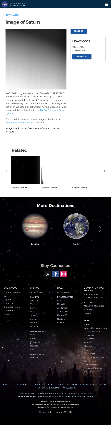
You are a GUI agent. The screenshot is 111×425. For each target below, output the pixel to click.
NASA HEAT (89, 372)
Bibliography (23, 384)
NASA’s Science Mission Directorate (75, 397)
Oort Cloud (8, 303)
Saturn (33, 319)
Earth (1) (61, 300)
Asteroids (88, 310)
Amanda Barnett (62, 401)
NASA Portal (41, 388)
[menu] (106, 4)
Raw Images (11, 15)
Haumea (34, 346)
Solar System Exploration (16, 4)
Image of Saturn (19, 187)
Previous (6, 170)
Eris (32, 350)
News (86, 325)
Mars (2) (61, 304)
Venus (33, 304)
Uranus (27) (62, 315)
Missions (88, 346)
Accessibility (69, 388)
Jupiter (35, 244)
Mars (32, 312)
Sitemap (55, 388)
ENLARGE (78, 31)
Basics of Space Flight (94, 358)
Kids (86, 350)
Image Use (63, 384)
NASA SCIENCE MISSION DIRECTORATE (89, 384)
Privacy (51, 384)
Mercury (34, 300)
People (87, 343)
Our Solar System (11, 292)
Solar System (10, 288)
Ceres (33, 338)
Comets (87, 313)
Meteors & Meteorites (94, 306)
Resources (89, 335)
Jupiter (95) (62, 308)
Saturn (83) (62, 312)
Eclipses (7, 314)
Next (104, 170)
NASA (4, 4)
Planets (34, 288)
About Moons (63, 292)
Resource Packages (93, 368)
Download (82, 57)
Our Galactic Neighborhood (16, 11)
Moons (60, 288)
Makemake (35, 342)
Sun (5, 296)
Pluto (32, 335)
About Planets (37, 292)
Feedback (38, 384)
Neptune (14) (63, 319)
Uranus (33, 323)
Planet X (34, 358)
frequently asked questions (20, 123)
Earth (76, 244)
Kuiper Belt (8, 300)
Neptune (34, 327)
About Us (8, 384)
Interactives (89, 354)
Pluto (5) (61, 323)
